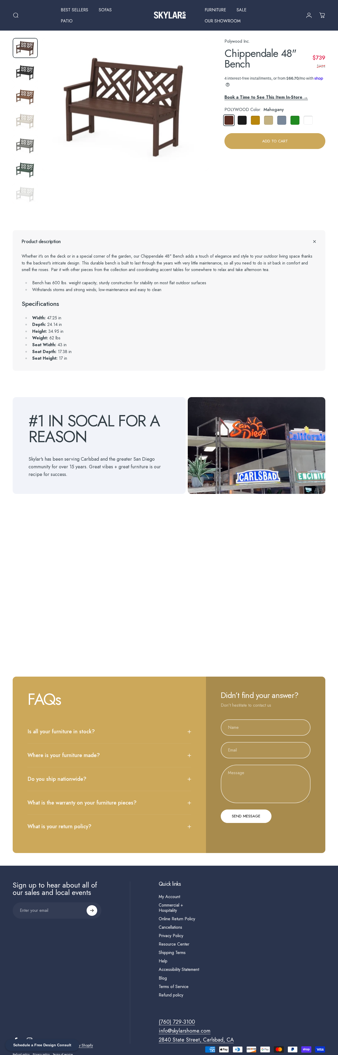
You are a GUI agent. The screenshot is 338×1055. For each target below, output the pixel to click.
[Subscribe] (92, 910)
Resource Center (174, 944)
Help (163, 961)
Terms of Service (174, 986)
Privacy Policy (171, 935)
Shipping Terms (172, 952)
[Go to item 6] (25, 170)
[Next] (194, 112)
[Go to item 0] (25, 48)
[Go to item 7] (25, 194)
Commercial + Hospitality (171, 908)
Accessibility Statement (179, 969)
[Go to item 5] (25, 145)
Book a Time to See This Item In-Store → (266, 97)
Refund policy (171, 995)
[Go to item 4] (25, 121)
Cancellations (170, 927)
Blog (163, 978)
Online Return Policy (177, 919)
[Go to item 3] (25, 96)
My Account (169, 896)
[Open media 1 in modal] (125, 104)
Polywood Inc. (237, 41)
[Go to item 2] (25, 72)
